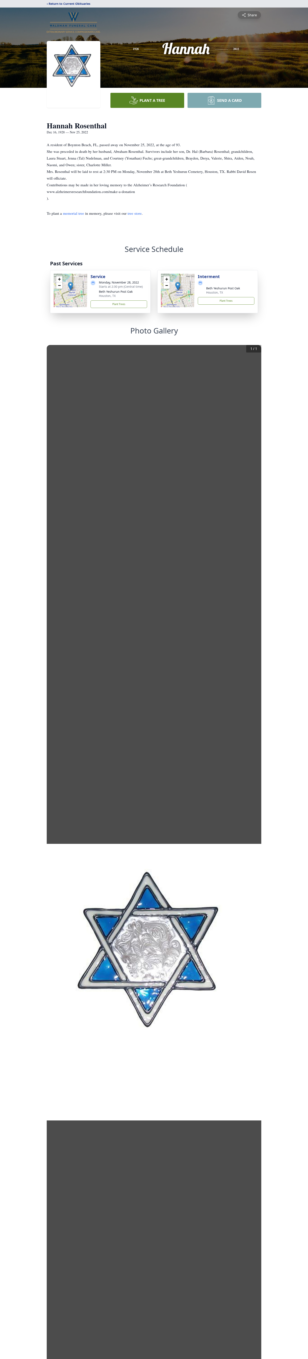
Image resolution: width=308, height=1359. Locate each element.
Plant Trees (118, 304)
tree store (135, 213)
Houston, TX (107, 296)
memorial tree (73, 213)
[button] (70, 286)
